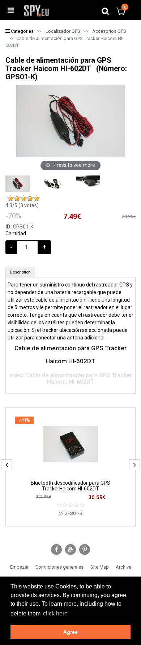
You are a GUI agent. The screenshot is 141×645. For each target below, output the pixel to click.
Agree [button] (70, 632)
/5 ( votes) (22, 205)
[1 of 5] (10, 198)
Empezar (19, 567)
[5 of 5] (36, 198)
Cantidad (15, 233)
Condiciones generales (59, 567)
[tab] (20, 272)
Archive (123, 567)
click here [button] (55, 613)
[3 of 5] (23, 198)
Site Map (99, 567)
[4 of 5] (30, 198)
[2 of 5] (17, 198)
